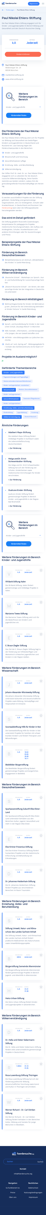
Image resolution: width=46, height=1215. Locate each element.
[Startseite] (9, 3)
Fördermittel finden (18, 115)
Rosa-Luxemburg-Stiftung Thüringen (21, 1075)
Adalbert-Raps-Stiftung (19, 432)
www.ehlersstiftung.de (14, 79)
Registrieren (34, 4)
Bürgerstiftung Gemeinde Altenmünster (23, 966)
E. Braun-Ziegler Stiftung (16, 645)
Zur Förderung (15, 448)
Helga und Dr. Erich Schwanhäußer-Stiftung (19, 460)
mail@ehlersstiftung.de (14, 75)
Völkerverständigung (12, 417)
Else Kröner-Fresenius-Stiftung (18, 847)
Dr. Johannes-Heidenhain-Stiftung (20, 881)
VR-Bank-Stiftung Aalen (15, 581)
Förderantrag (7, 208)
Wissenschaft (9, 390)
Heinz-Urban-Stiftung (14, 998)
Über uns (12, 1197)
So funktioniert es (13, 1188)
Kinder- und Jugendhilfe (13, 372)
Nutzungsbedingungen (33, 1192)
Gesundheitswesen (11, 399)
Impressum (33, 1197)
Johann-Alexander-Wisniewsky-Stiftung (22, 692)
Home (2, 9)
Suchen (39, 1162)
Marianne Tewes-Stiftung (16, 613)
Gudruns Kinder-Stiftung (20, 490)
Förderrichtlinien (23, 54)
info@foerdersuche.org (23, 1174)
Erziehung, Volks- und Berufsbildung (18, 408)
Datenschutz (33, 1188)
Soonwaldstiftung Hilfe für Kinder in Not (23, 727)
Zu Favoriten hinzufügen (41, 570)
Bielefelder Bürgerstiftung (16, 764)
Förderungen (10, 10)
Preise (12, 1192)
